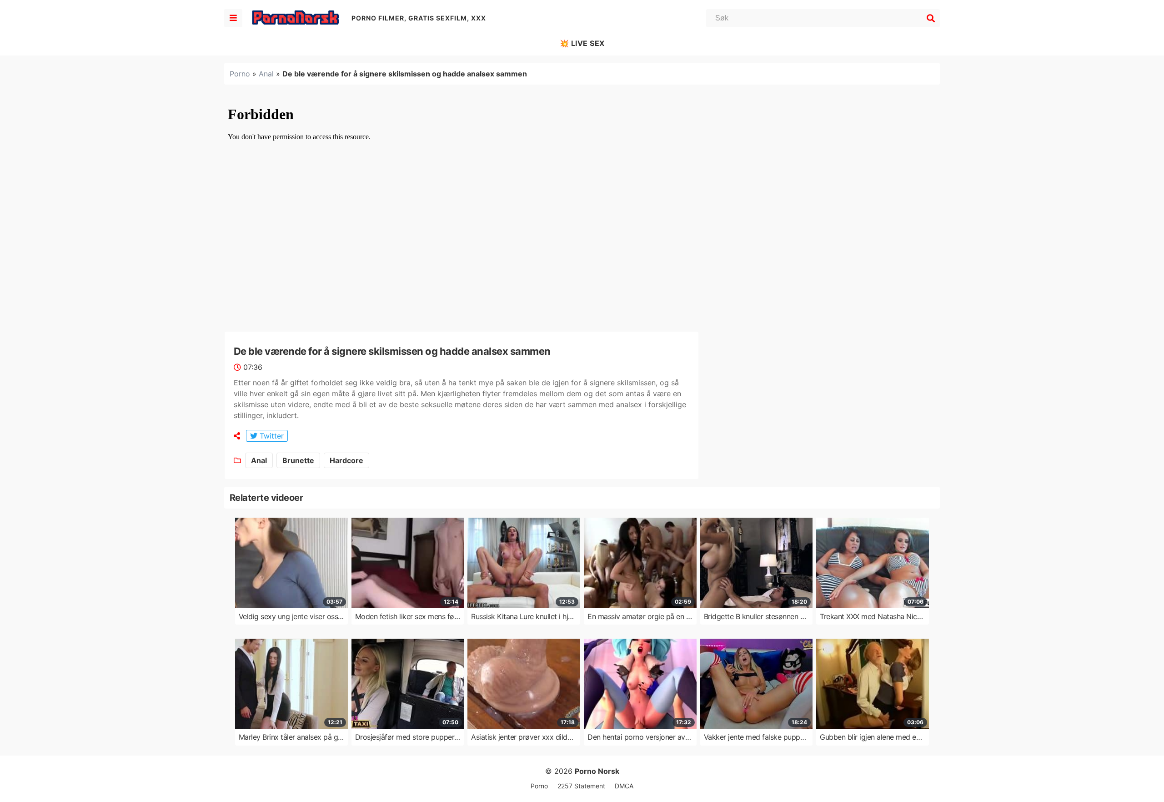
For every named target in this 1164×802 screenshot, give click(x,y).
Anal (266, 73)
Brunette (298, 460)
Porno (240, 73)
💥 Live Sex (582, 43)
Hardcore (346, 460)
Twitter (270, 435)
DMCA (624, 786)
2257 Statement (581, 786)
